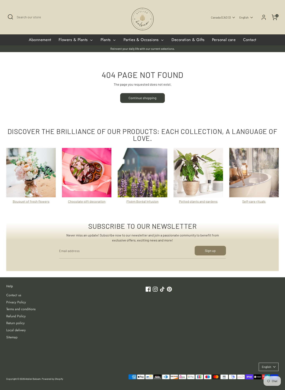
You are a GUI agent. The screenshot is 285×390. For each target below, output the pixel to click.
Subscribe (184, 215)
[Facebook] (172, 228)
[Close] (220, 150)
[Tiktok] (186, 228)
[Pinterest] (193, 228)
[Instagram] (179, 228)
